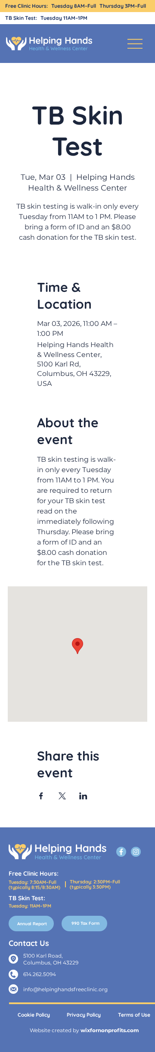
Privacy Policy (84, 1014)
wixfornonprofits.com (110, 1030)
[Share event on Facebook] (41, 795)
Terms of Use (134, 1014)
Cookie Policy (34, 1014)
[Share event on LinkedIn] (83, 795)
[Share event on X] (62, 795)
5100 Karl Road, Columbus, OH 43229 (50, 959)
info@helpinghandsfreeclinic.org (65, 989)
